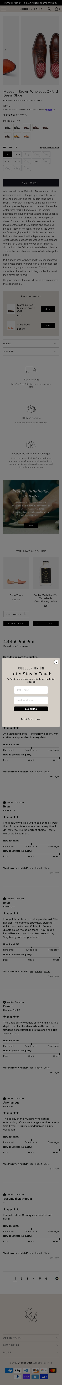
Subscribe (31, 708)
